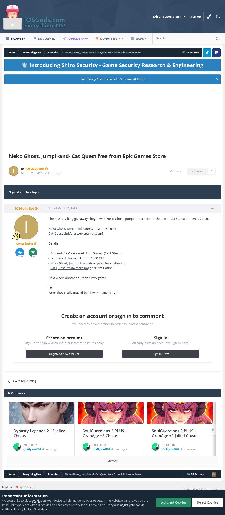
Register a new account (64, 354)
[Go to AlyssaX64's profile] (17, 447)
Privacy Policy (23, 509)
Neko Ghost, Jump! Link (65, 228)
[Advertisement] (112, 118)
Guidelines (40, 509)
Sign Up (195, 16)
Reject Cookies (207, 502)
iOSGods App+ (77, 38)
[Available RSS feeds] (214, 474)
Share (176, 171)
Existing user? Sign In (168, 16)
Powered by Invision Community (203, 489)
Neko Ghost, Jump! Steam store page (77, 263)
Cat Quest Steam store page (70, 268)
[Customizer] (209, 16)
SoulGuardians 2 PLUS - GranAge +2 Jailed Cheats (175, 433)
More (139, 38)
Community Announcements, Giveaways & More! (112, 79)
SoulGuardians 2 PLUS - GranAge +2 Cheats (105, 433)
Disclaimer (46, 38)
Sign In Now (161, 354)
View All (112, 461)
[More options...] (212, 208)
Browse (16, 38)
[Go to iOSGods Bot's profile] (13, 171)
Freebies (54, 173)
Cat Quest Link (59, 233)
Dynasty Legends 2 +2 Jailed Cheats (39, 433)
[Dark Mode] (218, 16)
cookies (37, 500)
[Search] (217, 38)
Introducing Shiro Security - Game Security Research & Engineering (112, 65)
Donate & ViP (110, 38)
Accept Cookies (174, 502)
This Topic (199, 38)
